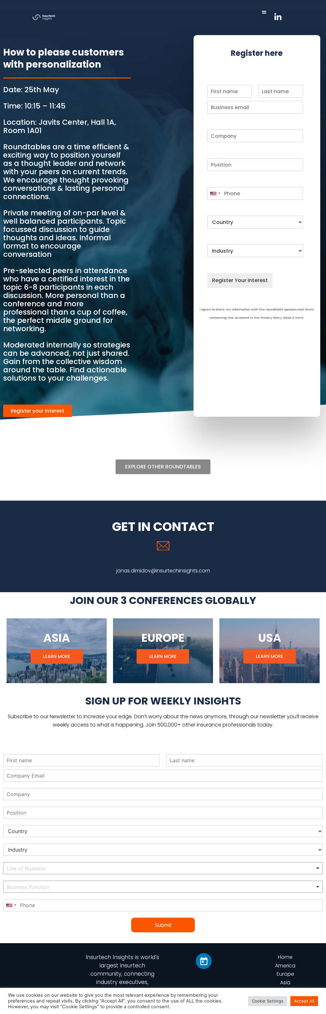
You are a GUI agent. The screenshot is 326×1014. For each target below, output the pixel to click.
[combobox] (215, 193)
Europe (285, 974)
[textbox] (46, 868)
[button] (264, 12)
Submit (163, 925)
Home (285, 957)
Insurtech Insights (109, 957)
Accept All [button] (304, 1000)
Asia (285, 982)
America (285, 965)
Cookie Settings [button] (267, 1000)
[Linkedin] (204, 961)
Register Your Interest (240, 280)
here (299, 318)
